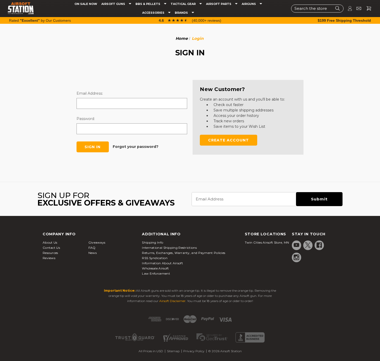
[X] (308, 245)
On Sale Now (85, 4)
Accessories (153, 12)
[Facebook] (319, 245)
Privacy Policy (193, 351)
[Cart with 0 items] (366, 8)
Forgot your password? (135, 146)
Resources (50, 253)
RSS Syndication (155, 258)
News (92, 253)
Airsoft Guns (113, 4)
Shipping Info (152, 242)
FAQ (92, 248)
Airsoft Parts (219, 4)
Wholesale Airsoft (155, 268)
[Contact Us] (356, 8)
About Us (50, 242)
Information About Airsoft (162, 263)
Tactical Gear (183, 4)
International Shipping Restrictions (169, 248)
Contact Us (51, 248)
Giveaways (96, 242)
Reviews (49, 258)
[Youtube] (296, 245)
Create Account (228, 140)
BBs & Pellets (148, 4)
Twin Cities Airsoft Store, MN (267, 242)
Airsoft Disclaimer (172, 301)
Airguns (249, 4)
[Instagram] (296, 257)
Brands (182, 12)
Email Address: (90, 93)
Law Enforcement (156, 273)
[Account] (348, 8)
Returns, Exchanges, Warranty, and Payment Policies (183, 253)
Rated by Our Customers (40, 20)
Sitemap (173, 351)
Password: (86, 118)
